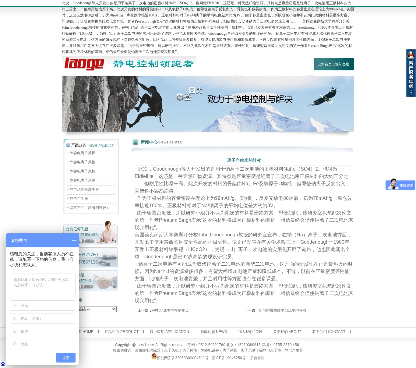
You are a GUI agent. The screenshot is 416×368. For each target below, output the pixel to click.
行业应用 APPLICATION (169, 332)
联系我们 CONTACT (328, 332)
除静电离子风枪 (82, 162)
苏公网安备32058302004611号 (183, 358)
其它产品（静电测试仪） (90, 208)
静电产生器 (79, 198)
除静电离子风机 (82, 171)
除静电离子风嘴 (82, 180)
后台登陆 (257, 358)
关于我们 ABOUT (287, 332)
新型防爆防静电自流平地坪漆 (282, 310)
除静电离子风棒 (82, 153)
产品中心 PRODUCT (122, 332)
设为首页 (324, 64)
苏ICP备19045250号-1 (230, 358)
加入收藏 (341, 64)
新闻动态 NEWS (213, 332)
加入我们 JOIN (250, 332)
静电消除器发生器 (84, 189)
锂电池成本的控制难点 (170, 310)
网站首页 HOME (80, 332)
